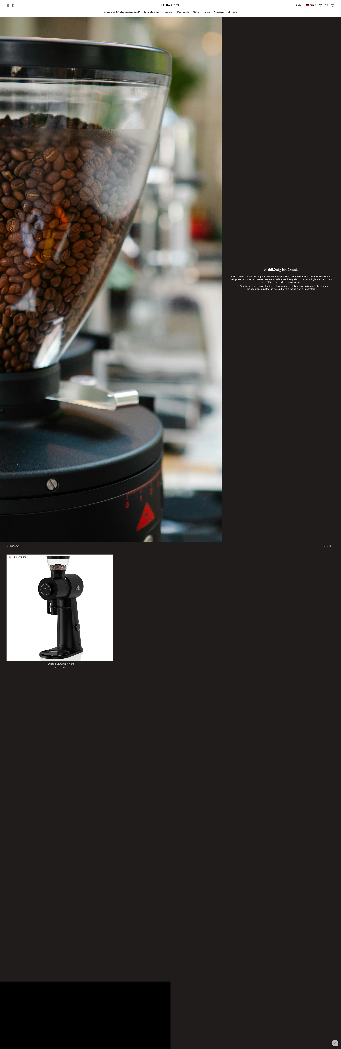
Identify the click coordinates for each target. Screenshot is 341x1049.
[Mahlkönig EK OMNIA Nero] (60, 608)
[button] (122, 12)
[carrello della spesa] (333, 5)
